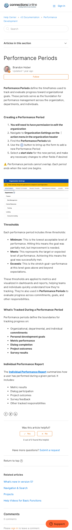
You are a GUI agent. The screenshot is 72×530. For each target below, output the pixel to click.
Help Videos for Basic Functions (22, 500)
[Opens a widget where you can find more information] (57, 524)
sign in (14, 528)
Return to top (11, 460)
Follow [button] (36, 76)
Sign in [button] (61, 5)
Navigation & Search (16, 488)
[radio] (27, 433)
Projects (9, 494)
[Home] (20, 7)
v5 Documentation (30, 17)
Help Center (10, 17)
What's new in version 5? (18, 481)
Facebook (6, 414)
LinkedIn (15, 414)
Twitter (11, 414)
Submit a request (50, 450)
